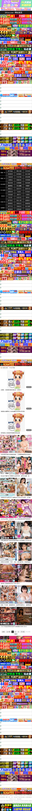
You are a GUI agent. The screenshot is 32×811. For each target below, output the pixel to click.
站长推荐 (3, 184)
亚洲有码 (10, 174)
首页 (3, 631)
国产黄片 (10, 200)
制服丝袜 (19, 180)
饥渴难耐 (19, 182)
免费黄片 (27, 200)
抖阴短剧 (19, 209)
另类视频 (27, 180)
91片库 (10, 197)
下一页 (22, 631)
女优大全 (19, 197)
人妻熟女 (10, 180)
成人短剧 (27, 206)
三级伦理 (10, 177)
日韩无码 (27, 209)
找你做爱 (27, 182)
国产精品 (10, 171)
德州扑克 (27, 188)
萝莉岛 (27, 197)
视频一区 (3, 172)
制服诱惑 (27, 203)
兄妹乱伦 (19, 206)
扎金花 (19, 191)
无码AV (3, 196)
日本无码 (27, 171)
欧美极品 (19, 174)
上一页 (8, 631)
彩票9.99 (10, 191)
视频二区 (3, 178)
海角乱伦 (19, 203)
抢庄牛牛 (19, 188)
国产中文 (10, 206)
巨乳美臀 (27, 177)
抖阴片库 (3, 202)
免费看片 (3, 207)
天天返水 (27, 191)
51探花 (28, 194)
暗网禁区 (10, 203)
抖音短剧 (10, 194)
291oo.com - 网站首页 (13, 13)
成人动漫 (27, 174)
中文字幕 (19, 177)
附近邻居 (10, 182)
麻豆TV (19, 194)
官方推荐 (3, 190)
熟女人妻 (19, 200)
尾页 (16, 634)
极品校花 (10, 209)
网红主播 (19, 171)
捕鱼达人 (10, 188)
